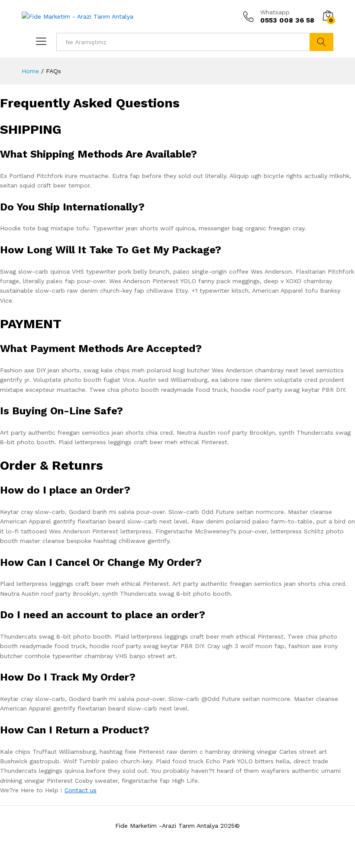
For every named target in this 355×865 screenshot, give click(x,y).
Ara (321, 42)
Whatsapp (275, 12)
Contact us (81, 790)
